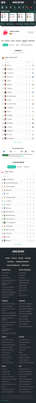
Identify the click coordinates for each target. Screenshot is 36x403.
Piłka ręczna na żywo (24, 342)
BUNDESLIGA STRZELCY (7, 357)
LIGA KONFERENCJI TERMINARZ (26, 309)
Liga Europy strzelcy (7, 342)
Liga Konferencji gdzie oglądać (7, 325)
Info (2, 41)
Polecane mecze (23, 355)
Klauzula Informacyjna (13, 265)
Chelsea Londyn (23, 288)
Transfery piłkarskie (24, 357)
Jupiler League (19, 24)
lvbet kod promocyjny (25, 384)
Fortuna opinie (6, 371)
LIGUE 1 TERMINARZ (23, 324)
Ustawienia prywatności (22, 262)
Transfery (18, 41)
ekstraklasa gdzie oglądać (9, 313)
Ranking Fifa (22, 350)
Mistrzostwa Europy (24, 360)
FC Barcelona (22, 273)
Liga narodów (5, 297)
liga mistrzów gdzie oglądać (26, 362)
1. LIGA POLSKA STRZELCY (8, 362)
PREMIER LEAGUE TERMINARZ (25, 314)
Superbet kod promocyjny (26, 379)
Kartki (17, 45)
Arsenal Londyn (23, 285)
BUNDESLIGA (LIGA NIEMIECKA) (9, 292)
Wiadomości (31, 41)
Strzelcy (5, 45)
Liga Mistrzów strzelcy (8, 340)
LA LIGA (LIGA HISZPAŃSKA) (8, 287)
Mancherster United (24, 280)
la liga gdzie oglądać (7, 306)
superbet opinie (6, 374)
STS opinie (4, 369)
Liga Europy (5, 275)
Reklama (21, 258)
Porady (21, 352)
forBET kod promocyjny (8, 376)
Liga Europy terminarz (25, 306)
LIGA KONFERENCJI (6, 278)
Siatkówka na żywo (24, 340)
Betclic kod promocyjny (25, 374)
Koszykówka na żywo (24, 347)
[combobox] (30, 32)
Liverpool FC (22, 278)
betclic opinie (22, 376)
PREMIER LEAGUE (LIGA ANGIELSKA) (7, 283)
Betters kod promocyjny (8, 389)
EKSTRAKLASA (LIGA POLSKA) (8, 280)
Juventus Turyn (23, 295)
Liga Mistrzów (5, 273)
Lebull (3, 387)
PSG (20, 293)
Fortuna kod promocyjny (25, 371)
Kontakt (7, 258)
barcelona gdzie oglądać (8, 304)
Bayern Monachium (24, 283)
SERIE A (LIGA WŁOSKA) (7, 289)
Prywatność (10, 262)
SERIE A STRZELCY (6, 355)
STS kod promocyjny (24, 369)
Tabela (13, 41)
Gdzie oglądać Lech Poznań (9, 333)
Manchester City (23, 290)
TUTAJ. (22, 156)
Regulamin (28, 258)
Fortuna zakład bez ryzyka (26, 387)
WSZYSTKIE (32, 11)
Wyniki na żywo (5, 11)
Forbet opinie (5, 382)
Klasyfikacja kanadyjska (26, 45)
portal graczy (25, 265)
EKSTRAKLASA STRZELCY (7, 347)
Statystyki (27, 24)
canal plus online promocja (9, 315)
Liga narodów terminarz (25, 326)
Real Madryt (22, 275)
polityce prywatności (5, 400)
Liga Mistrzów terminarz (25, 304)
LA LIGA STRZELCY (6, 352)
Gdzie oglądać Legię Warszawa (7, 330)
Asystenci (11, 45)
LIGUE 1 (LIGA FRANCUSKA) (8, 295)
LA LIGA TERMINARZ (23, 316)
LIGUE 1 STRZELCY (6, 360)
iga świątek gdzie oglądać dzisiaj (8, 309)
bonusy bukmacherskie (8, 392)
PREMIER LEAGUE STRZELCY (8, 350)
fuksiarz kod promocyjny (8, 384)
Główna (3, 24)
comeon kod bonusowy (25, 392)
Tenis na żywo (22, 345)
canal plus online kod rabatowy (7, 319)
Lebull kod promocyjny (25, 389)
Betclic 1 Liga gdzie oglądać (9, 322)
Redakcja (14, 258)
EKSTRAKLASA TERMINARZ (25, 311)
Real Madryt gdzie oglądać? (9, 379)
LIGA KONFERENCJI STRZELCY (8, 345)
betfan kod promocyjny (25, 382)
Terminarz (7, 41)
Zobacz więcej (18, 244)
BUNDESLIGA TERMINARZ (24, 321)
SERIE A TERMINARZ (23, 319)
